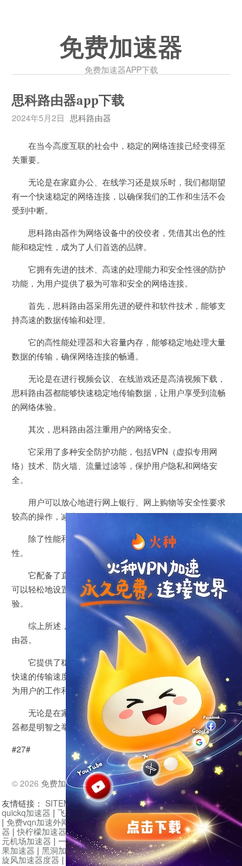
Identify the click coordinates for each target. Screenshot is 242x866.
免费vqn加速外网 (37, 822)
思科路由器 (90, 118)
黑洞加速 (58, 850)
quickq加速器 (26, 812)
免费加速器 (121, 47)
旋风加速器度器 (30, 859)
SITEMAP (63, 803)
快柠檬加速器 (41, 831)
